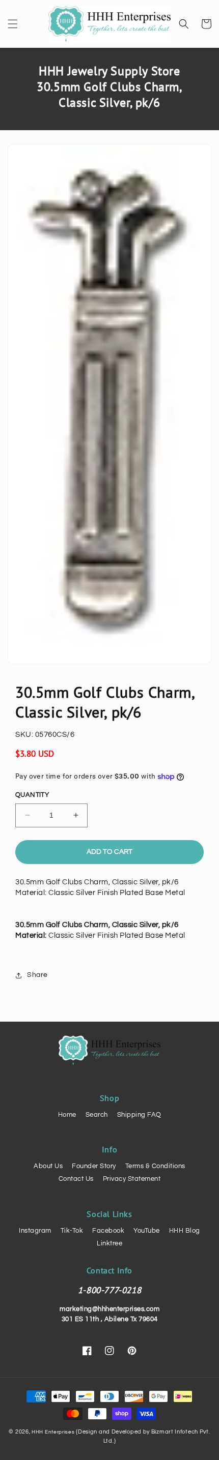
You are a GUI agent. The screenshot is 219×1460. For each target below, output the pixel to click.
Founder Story (94, 1166)
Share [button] (37, 974)
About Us (48, 1166)
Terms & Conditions (155, 1166)
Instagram (35, 1230)
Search (97, 1114)
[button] (13, 24)
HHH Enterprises (54, 1432)
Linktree (109, 1243)
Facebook (108, 1230)
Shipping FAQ (139, 1114)
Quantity (32, 794)
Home (67, 1114)
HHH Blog (184, 1230)
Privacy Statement (132, 1178)
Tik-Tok (72, 1230)
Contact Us (76, 1178)
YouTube (146, 1230)
